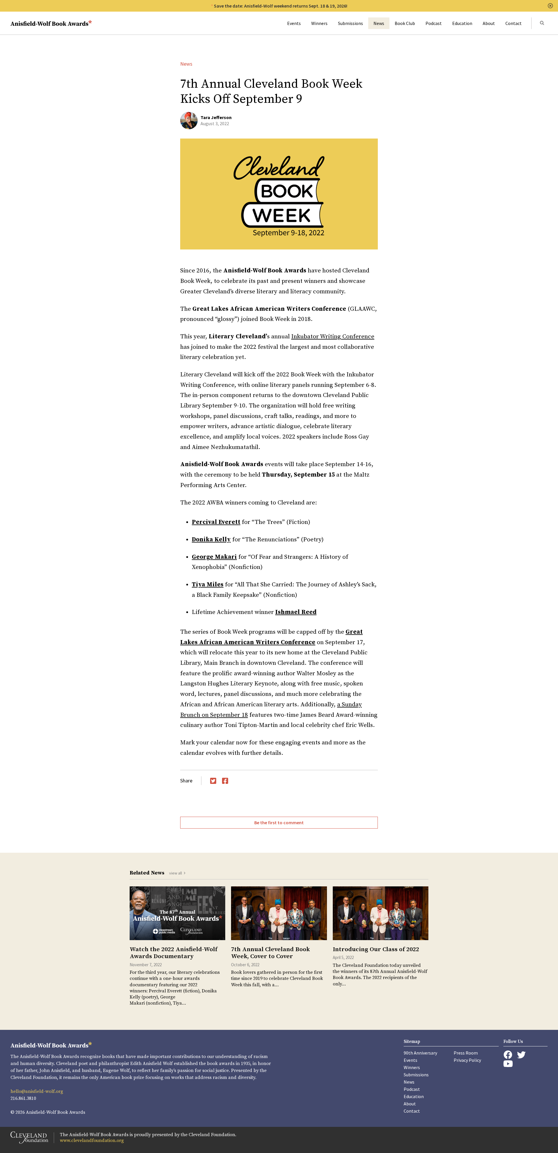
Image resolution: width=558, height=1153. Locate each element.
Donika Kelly (211, 539)
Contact (513, 23)
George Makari (214, 557)
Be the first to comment (279, 822)
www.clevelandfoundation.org (92, 1140)
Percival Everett (216, 522)
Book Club (405, 23)
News (378, 23)
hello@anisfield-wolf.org (36, 1091)
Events (294, 23)
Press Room (466, 1053)
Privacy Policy (467, 1060)
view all (175, 873)
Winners (319, 23)
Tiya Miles (207, 584)
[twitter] (521, 1055)
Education (462, 23)
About (489, 23)
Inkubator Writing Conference (332, 336)
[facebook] (507, 1054)
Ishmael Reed (295, 612)
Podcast (433, 23)
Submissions (350, 23)
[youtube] (508, 1063)
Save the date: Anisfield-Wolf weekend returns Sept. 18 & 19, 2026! (280, 6)
